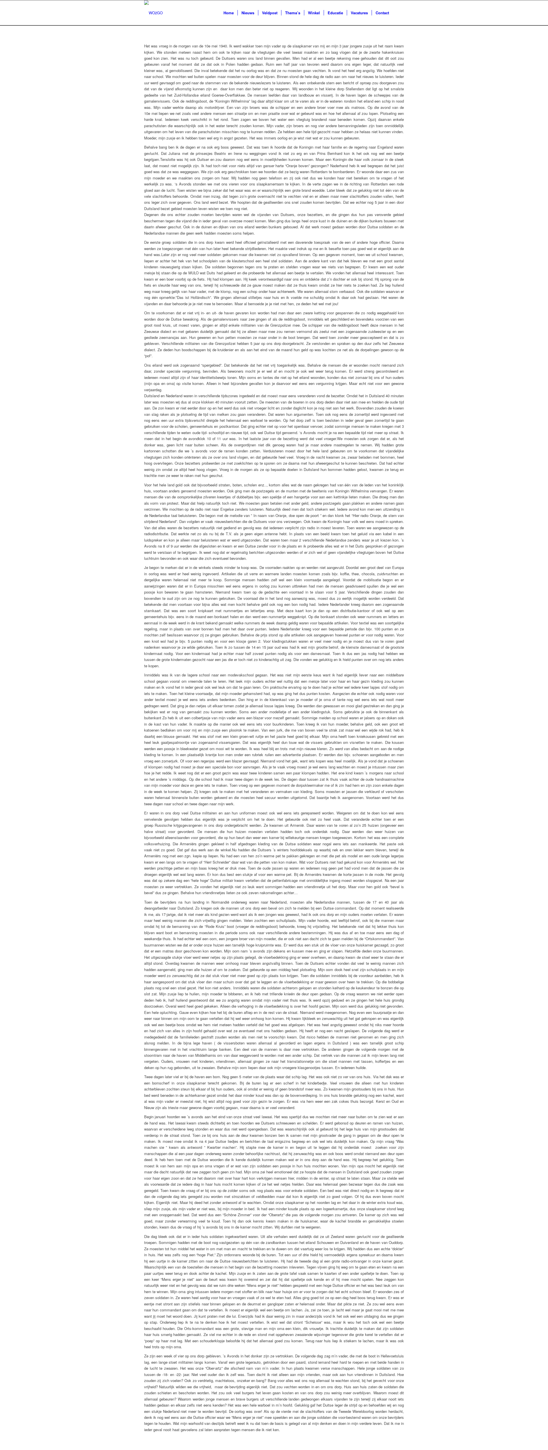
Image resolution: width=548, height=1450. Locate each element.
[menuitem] (228, 12)
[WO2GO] (153, 12)
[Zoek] (398, 12)
